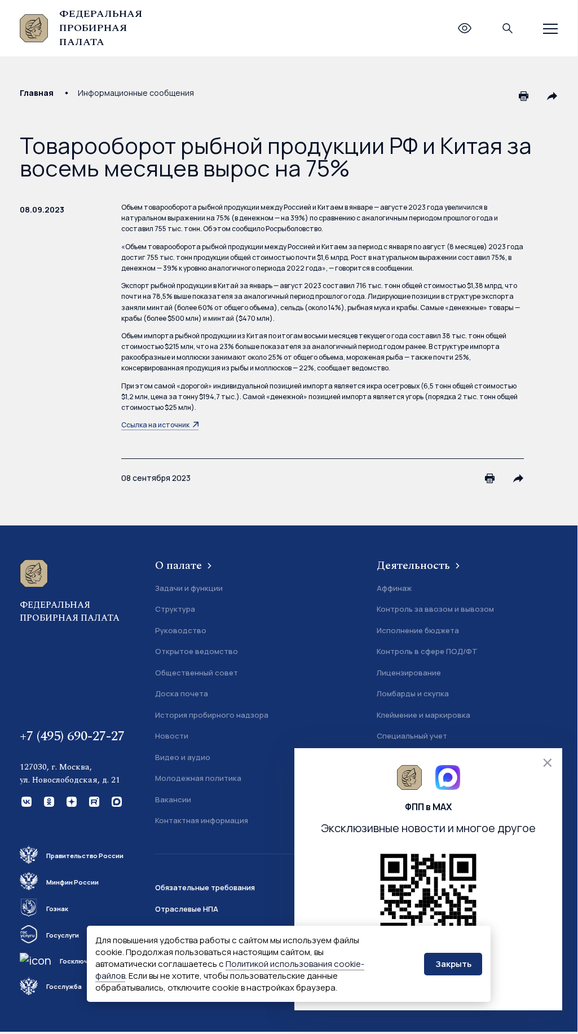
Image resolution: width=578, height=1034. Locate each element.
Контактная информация (201, 820)
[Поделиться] (552, 95)
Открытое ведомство (196, 651)
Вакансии (173, 799)
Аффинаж (394, 588)
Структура (175, 609)
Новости (171, 736)
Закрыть (453, 964)
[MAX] (115, 800)
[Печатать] (524, 95)
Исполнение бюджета (418, 630)
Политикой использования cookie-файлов (229, 970)
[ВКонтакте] (25, 800)
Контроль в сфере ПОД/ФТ (427, 651)
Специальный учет (412, 736)
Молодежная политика (198, 778)
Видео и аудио (182, 757)
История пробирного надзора (211, 715)
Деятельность (415, 565)
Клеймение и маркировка (423, 715)
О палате (180, 565)
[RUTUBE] (93, 800)
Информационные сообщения (136, 92)
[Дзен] (70, 800)
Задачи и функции (189, 588)
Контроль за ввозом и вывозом (435, 609)
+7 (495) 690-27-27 (72, 736)
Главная (37, 92)
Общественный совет (196, 673)
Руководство (180, 630)
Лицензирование (409, 673)
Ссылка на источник (155, 425)
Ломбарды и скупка (413, 693)
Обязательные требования (205, 887)
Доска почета (181, 693)
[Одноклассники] (48, 800)
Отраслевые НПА (186, 909)
